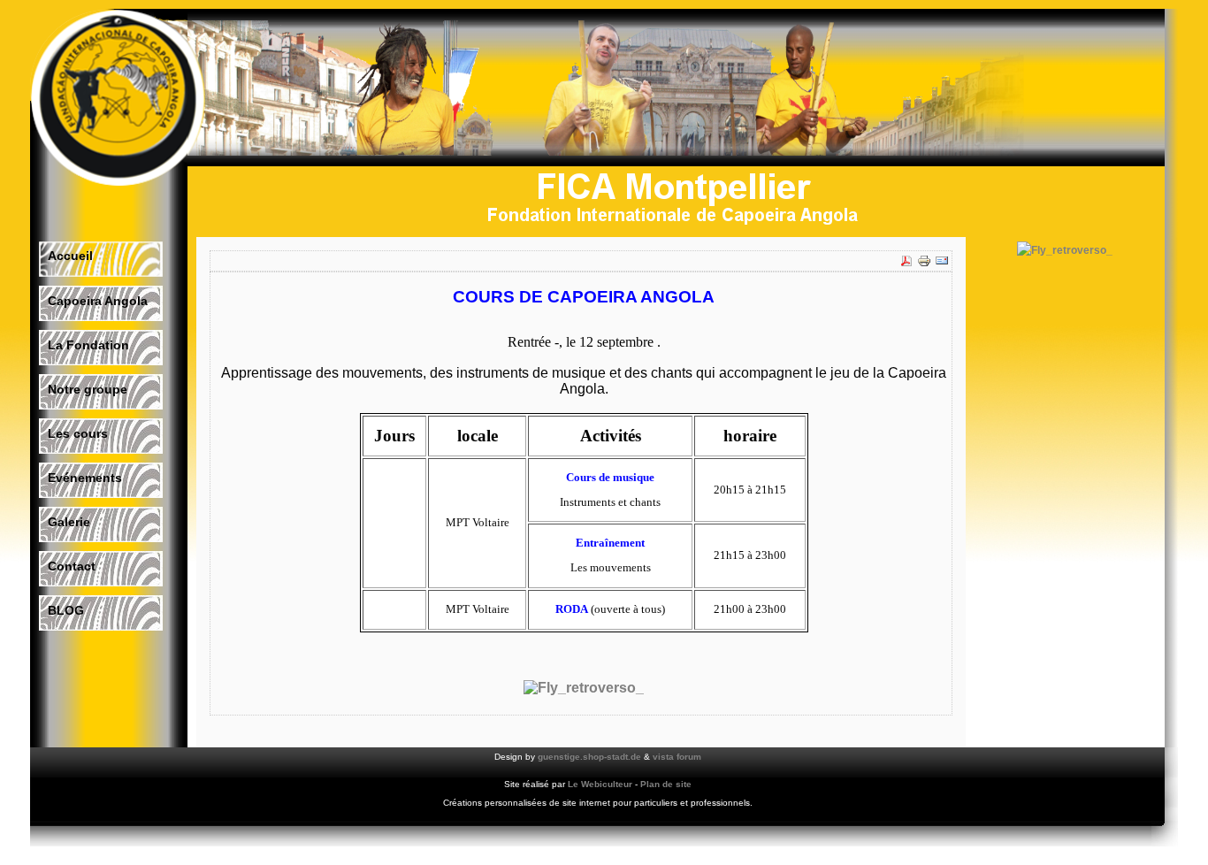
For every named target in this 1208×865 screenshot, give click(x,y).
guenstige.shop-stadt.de (589, 757)
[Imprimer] (924, 264)
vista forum (677, 757)
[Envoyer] (942, 264)
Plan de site (666, 784)
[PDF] (906, 264)
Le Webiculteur (600, 784)
